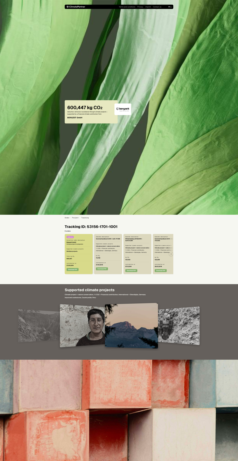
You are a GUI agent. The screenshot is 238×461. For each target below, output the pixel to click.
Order (67, 218)
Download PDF (72, 269)
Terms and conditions (127, 7)
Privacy (140, 7)
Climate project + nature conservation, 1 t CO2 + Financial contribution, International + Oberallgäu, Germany (105, 295)
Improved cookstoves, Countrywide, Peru (80, 297)
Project (75, 218)
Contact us (157, 7)
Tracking (85, 218)
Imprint (148, 7)
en (169, 7)
